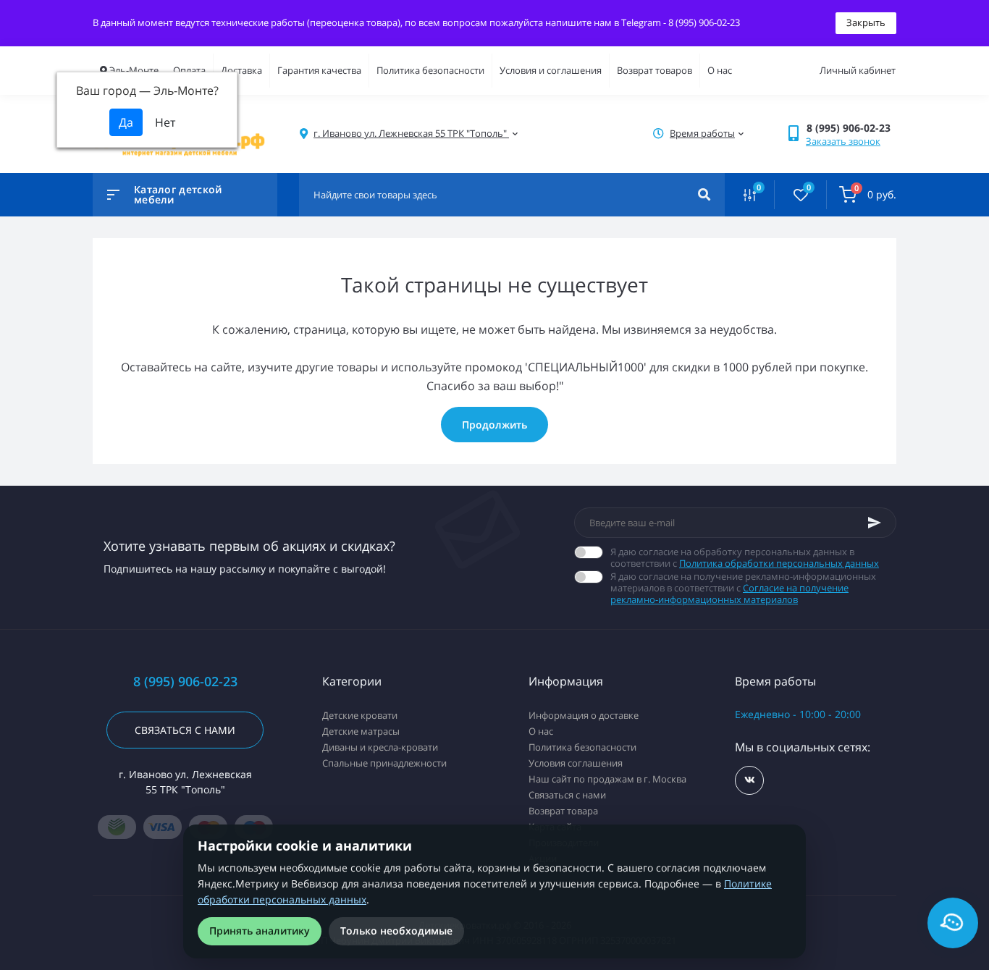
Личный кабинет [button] (858, 70)
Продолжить (494, 424)
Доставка (241, 70)
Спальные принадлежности (384, 762)
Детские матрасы (361, 731)
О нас (719, 70)
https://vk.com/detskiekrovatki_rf (749, 780)
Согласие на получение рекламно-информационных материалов (729, 593)
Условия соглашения (576, 762)
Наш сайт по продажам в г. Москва (607, 778)
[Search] (704, 194)
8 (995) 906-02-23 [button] (185, 681)
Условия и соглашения (551, 70)
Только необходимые (396, 930)
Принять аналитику (259, 930)
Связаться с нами (185, 730)
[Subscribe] (874, 522)
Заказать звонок (843, 141)
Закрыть (865, 22)
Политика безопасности (430, 70)
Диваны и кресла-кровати (380, 747)
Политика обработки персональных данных (779, 563)
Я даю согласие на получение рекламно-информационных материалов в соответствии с (743, 587)
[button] (851, 127)
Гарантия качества (319, 70)
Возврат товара (563, 810)
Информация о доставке (584, 715)
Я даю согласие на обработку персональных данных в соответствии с (744, 557)
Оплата (189, 70)
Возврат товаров (654, 70)
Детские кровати (359, 715)
